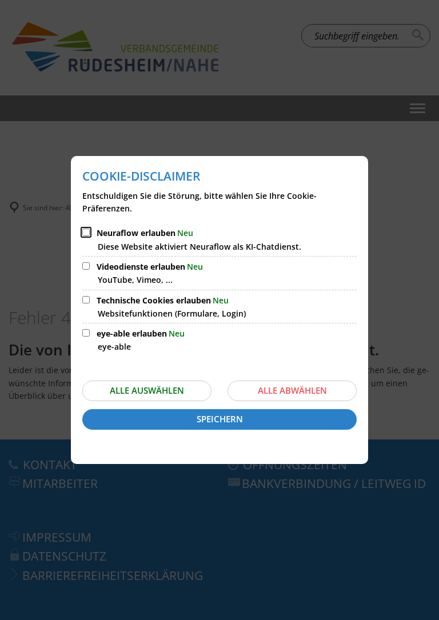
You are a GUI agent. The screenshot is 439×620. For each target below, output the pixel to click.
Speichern (220, 419)
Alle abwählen (292, 390)
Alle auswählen (147, 390)
